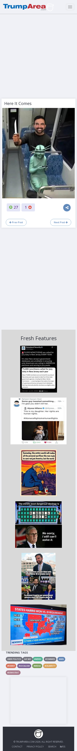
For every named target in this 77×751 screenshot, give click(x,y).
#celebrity (50, 666)
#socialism (24, 666)
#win (61, 659)
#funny (11, 666)
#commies (50, 659)
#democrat (13, 672)
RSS (63, 746)
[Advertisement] (38, 55)
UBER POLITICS (14, 659)
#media (37, 666)
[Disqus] (38, 278)
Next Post (60, 222)
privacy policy (35, 746)
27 (16, 207)
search (52, 746)
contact (17, 746)
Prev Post (17, 222)
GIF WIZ (27, 659)
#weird (37, 659)
